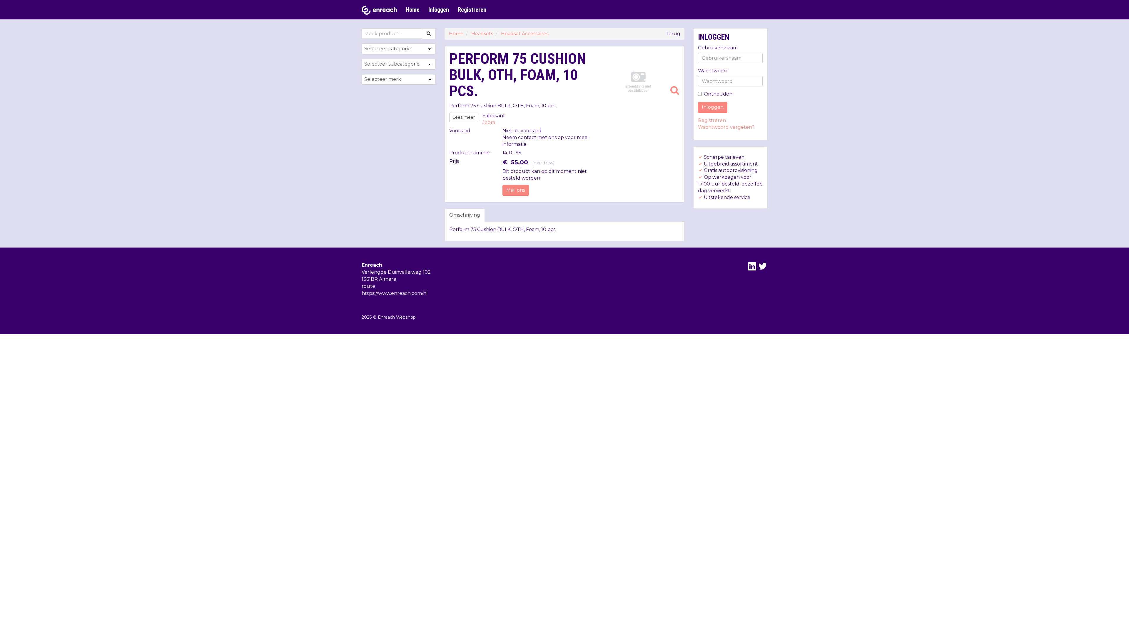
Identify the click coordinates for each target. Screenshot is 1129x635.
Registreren (472, 9)
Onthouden (718, 94)
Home (413, 9)
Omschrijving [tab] (464, 215)
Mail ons (515, 190)
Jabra (488, 122)
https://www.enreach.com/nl (395, 293)
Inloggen (438, 9)
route (368, 286)
